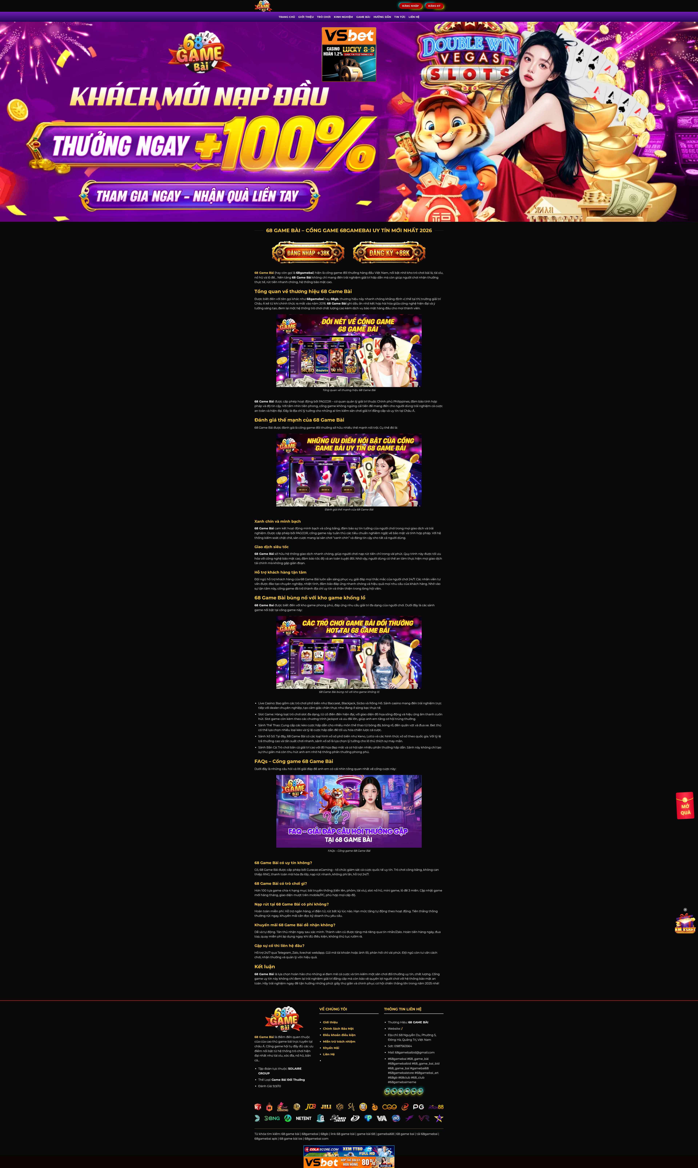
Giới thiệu (330, 1022)
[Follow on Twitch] (420, 1091)
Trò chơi (324, 17)
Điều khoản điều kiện (339, 1035)
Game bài (363, 17)
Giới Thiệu (306, 17)
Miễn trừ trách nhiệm (339, 1041)
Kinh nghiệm (343, 17)
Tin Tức (399, 17)
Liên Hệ (329, 1054)
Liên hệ (414, 17)
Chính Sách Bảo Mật (338, 1028)
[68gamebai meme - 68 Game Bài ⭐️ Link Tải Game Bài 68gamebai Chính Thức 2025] (268, 6)
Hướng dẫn (382, 17)
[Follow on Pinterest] (401, 1091)
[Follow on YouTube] (407, 1091)
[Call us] (394, 1091)
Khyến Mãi (331, 1048)
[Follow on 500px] (414, 1091)
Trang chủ (287, 17)
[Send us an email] (387, 1091)
